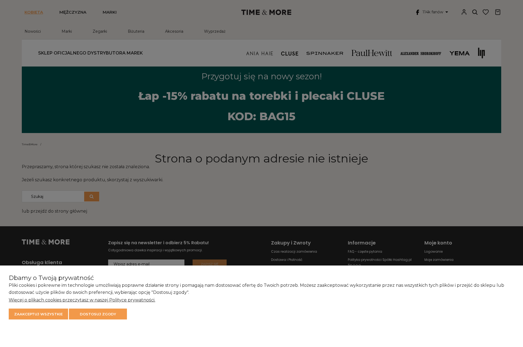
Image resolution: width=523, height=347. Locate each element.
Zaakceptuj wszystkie (38, 314)
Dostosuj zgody (98, 314)
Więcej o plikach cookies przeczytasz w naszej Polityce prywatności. (82, 300)
